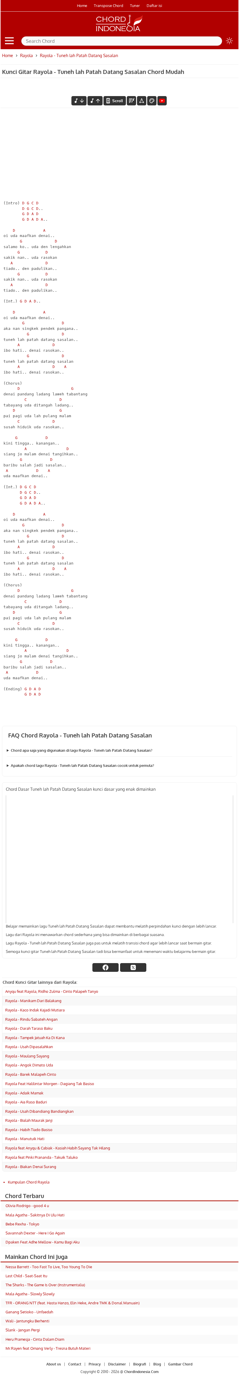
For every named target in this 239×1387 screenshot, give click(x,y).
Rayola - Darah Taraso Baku (28, 1028)
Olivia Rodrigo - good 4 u (27, 1205)
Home (82, 5)
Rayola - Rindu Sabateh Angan (31, 1019)
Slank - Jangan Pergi (23, 1330)
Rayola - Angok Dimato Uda (29, 1065)
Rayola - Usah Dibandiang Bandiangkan (39, 1111)
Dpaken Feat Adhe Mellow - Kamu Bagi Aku (43, 1242)
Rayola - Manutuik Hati (24, 1138)
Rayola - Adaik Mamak (24, 1093)
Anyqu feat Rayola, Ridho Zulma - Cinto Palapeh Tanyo (51, 991)
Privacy (95, 1364)
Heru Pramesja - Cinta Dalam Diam (35, 1339)
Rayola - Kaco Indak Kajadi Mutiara (35, 1010)
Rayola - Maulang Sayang (27, 1056)
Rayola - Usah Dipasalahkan (29, 1046)
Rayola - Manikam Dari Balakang (33, 1000)
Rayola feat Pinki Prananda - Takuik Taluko (41, 1157)
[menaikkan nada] (95, 100)
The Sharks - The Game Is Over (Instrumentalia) (45, 1284)
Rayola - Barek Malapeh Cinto (30, 1074)
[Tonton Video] (162, 100)
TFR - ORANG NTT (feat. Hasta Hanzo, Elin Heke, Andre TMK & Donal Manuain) (73, 1303)
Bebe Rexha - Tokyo (22, 1224)
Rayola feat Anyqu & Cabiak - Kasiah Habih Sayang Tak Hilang (57, 1148)
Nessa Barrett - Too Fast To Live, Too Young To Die (49, 1266)
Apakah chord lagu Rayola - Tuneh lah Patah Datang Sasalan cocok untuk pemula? (82, 765)
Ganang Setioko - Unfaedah (29, 1312)
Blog (157, 1364)
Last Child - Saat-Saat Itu (26, 1275)
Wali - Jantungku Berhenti (27, 1321)
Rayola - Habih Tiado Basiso (28, 1129)
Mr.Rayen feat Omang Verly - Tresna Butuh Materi (48, 1348)
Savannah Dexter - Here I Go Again (35, 1233)
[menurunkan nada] (79, 100)
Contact (74, 1364)
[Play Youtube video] (119, 859)
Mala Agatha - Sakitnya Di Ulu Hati (35, 1215)
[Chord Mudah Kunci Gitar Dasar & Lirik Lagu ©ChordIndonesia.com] (119, 31)
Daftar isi (154, 5)
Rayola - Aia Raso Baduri (26, 1102)
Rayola (26, 55)
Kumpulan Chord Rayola (29, 1182)
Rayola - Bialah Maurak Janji (28, 1120)
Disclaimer (117, 1364)
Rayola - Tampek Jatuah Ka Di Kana (35, 1037)
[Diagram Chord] (131, 100)
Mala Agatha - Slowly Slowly (30, 1294)
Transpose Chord (108, 5)
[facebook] (105, 967)
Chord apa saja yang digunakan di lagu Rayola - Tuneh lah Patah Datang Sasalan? (81, 750)
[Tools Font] (141, 100)
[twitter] (133, 967)
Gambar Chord (180, 1364)
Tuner (135, 5)
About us (53, 1364)
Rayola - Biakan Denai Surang (30, 1166)
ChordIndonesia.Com (141, 1372)
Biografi (139, 1364)
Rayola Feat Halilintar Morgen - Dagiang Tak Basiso (49, 1083)
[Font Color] (152, 100)
